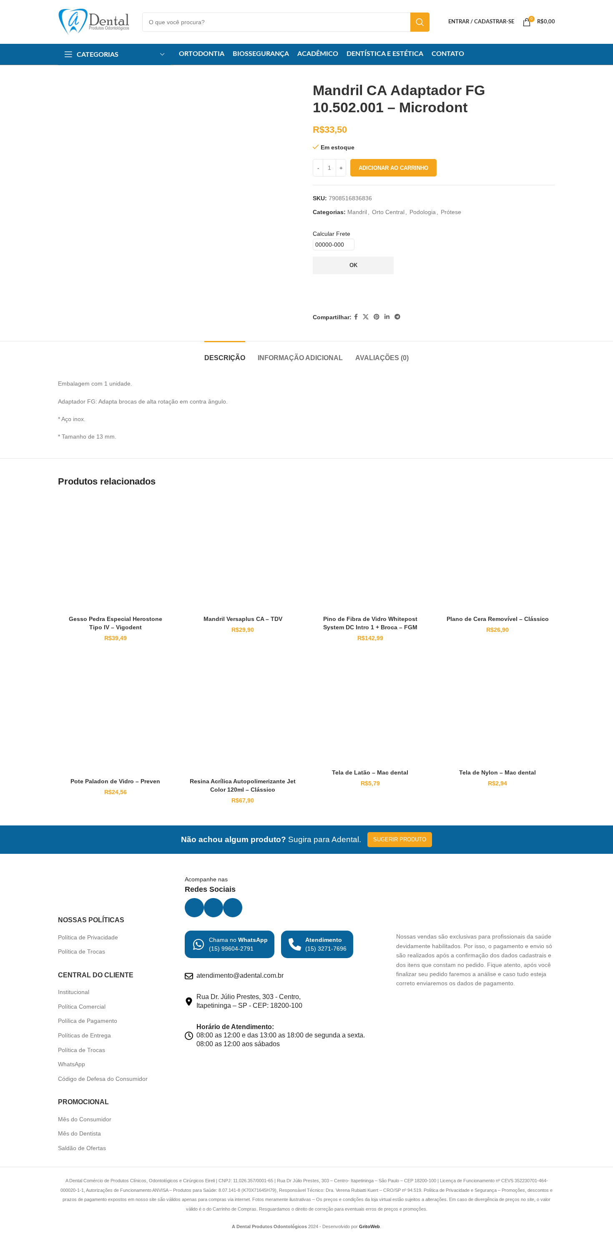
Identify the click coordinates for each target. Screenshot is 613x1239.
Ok (353, 265)
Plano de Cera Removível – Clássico (498, 1002)
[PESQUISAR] (420, 22)
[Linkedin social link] (387, 317)
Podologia (423, 212)
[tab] (224, 737)
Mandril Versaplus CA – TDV (242, 1002)
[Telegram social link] (397, 317)
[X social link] (365, 317)
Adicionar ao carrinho (393, 168)
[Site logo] (94, 21)
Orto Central (388, 212)
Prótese (451, 212)
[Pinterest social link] (376, 317)
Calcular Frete (331, 233)
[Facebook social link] (356, 317)
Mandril (357, 212)
